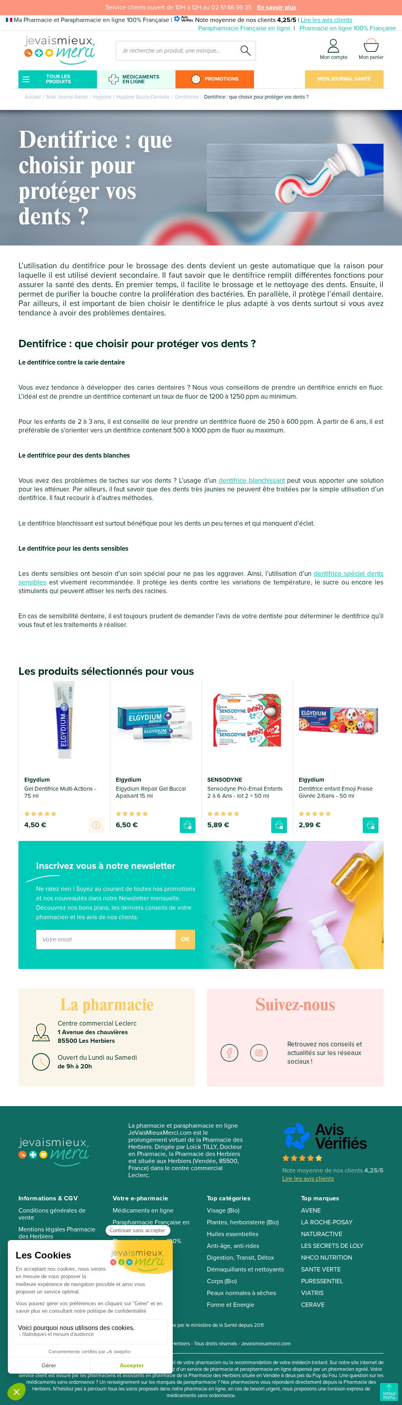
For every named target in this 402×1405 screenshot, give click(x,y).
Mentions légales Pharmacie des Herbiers (56, 1232)
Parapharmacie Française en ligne (244, 28)
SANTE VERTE (321, 1269)
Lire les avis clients (326, 20)
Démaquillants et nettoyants (245, 1269)
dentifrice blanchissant (252, 480)
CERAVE (313, 1305)
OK (185, 939)
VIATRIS (312, 1293)
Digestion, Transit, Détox (240, 1258)
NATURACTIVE (321, 1234)
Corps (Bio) (222, 1281)
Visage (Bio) (223, 1210)
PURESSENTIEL (322, 1281)
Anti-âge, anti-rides (233, 1246)
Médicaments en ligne (140, 79)
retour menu (389, 1395)
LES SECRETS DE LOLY (332, 1246)
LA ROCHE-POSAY (327, 1222)
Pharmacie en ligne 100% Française (348, 28)
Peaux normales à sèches (241, 1293)
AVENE (311, 1210)
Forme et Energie (230, 1305)
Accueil (33, 97)
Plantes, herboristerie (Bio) (243, 1222)
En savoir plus (276, 7)
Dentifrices (187, 97)
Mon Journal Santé (344, 79)
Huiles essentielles (232, 1234)
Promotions (222, 79)
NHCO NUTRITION (326, 1258)
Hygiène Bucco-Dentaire (143, 97)
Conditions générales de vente (52, 1214)
